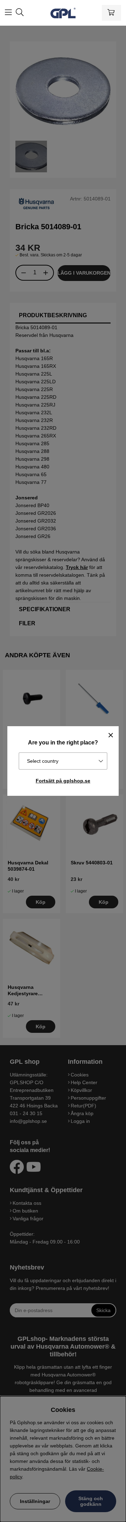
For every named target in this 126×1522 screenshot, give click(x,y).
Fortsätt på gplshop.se (63, 781)
